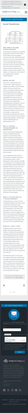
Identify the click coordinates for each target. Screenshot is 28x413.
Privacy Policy (5, 399)
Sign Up (10, 401)
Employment (23, 399)
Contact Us (16, 401)
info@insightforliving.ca (8, 383)
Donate (18, 399)
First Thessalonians (4, 285)
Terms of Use (12, 399)
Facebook (11, 292)
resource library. (19, 277)
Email (4, 327)
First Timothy (24, 285)
